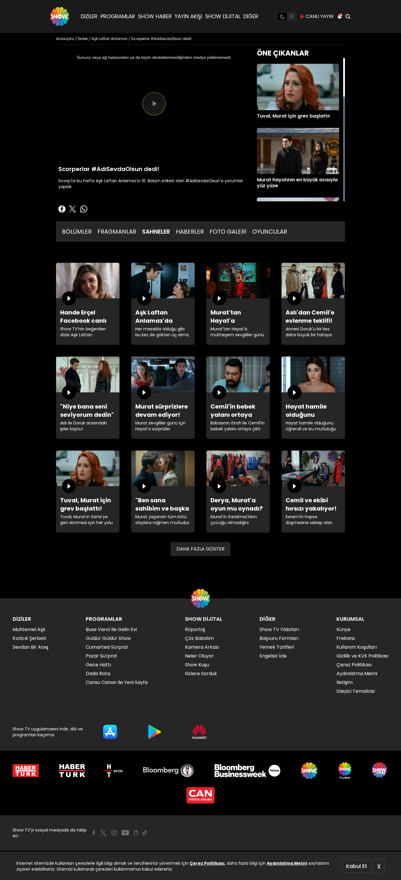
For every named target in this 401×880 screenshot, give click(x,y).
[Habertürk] (26, 770)
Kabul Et (356, 866)
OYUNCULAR (269, 231)
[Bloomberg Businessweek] (247, 770)
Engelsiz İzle (273, 656)
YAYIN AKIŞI (188, 16)
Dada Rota (98, 673)
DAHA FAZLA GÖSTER (200, 549)
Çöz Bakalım (199, 638)
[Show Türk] (344, 770)
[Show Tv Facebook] (93, 832)
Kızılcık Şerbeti (29, 638)
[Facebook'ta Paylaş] (61, 209)
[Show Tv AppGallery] (199, 732)
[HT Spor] (114, 770)
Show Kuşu (197, 664)
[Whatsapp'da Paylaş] (84, 209)
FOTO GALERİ (228, 231)
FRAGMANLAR (116, 231)
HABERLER (190, 231)
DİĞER (250, 16)
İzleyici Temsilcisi (355, 691)
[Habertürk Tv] (72, 770)
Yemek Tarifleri (277, 647)
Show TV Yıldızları (279, 629)
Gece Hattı (98, 664)
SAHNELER (156, 231)
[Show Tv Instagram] (114, 832)
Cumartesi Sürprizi (107, 647)
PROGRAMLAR (117, 16)
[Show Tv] (59, 16)
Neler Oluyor (199, 656)
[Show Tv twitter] (103, 833)
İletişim (344, 682)
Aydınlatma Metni (287, 863)
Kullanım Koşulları (356, 647)
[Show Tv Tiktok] (144, 832)
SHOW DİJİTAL (222, 16)
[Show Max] (380, 770)
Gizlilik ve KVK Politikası (362, 656)
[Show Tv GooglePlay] (154, 732)
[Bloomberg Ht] (168, 770)
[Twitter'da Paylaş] (72, 209)
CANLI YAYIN (319, 16)
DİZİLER (89, 16)
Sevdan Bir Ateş (30, 647)
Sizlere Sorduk (201, 673)
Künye (343, 629)
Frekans (345, 638)
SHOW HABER (155, 16)
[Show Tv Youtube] (125, 832)
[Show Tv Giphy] (136, 832)
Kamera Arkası (202, 647)
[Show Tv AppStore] (110, 732)
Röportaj (195, 629)
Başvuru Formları (279, 638)
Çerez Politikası (207, 863)
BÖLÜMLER (77, 231)
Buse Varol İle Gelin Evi (111, 629)
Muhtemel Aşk (29, 629)
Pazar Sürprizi (101, 656)
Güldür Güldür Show (108, 638)
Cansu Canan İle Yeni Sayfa (117, 682)
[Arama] (348, 16)
